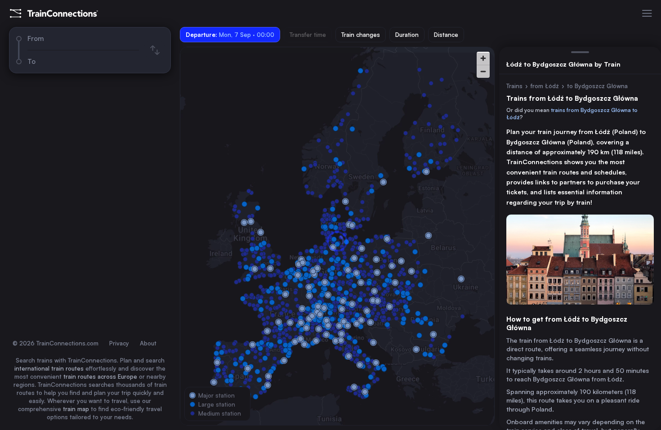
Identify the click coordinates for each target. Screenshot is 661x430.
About (148, 343)
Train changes (360, 34)
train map (76, 408)
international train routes (49, 368)
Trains (514, 86)
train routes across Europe (100, 376)
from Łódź (545, 86)
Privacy (119, 343)
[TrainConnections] (53, 13)
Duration (407, 34)
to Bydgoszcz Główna (597, 86)
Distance (446, 34)
